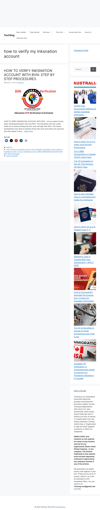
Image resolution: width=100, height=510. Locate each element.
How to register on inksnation (40, 149)
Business (46, 32)
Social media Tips (75, 32)
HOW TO (9, 147)
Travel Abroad (34, 32)
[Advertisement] (50, 13)
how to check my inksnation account (18, 149)
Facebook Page (81, 50)
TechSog (9, 35)
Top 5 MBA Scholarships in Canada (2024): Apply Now (85, 154)
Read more (28, 131)
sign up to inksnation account (26, 151)
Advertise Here (21, 38)
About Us (88, 32)
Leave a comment (12, 156)
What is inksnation (14, 154)
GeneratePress (60, 507)
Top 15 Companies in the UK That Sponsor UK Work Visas (83, 164)
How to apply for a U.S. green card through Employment (84, 144)
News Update (21, 32)
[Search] (93, 69)
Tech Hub (59, 32)
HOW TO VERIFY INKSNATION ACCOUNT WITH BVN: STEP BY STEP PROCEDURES (29, 75)
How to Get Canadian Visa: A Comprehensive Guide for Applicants (85, 197)
